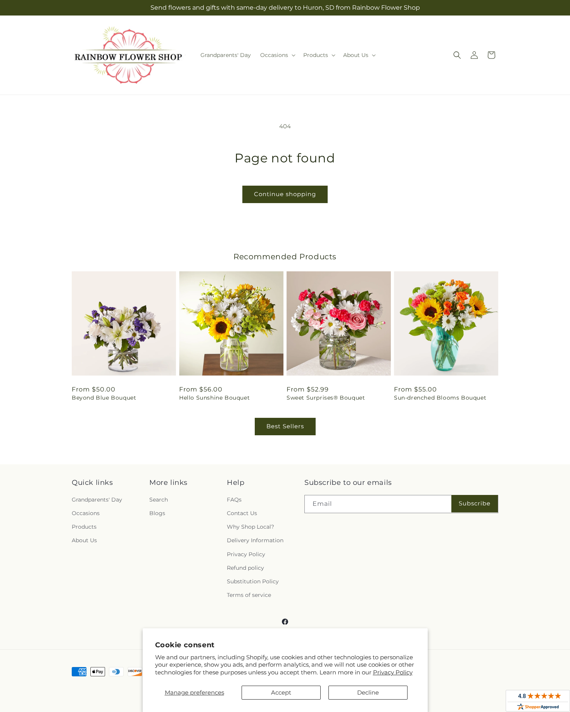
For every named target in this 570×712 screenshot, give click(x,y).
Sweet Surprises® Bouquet (326, 397)
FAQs (234, 499)
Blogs (157, 513)
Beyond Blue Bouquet (104, 397)
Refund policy (245, 567)
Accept (281, 692)
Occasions (86, 513)
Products (84, 526)
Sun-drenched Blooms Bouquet (440, 397)
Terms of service (249, 594)
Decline (368, 692)
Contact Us (242, 513)
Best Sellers (285, 426)
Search (158, 499)
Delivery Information (255, 540)
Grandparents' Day (97, 499)
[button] (277, 55)
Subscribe (475, 503)
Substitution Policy (253, 581)
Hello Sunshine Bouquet (214, 397)
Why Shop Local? (250, 526)
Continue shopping (285, 194)
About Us (84, 540)
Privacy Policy (393, 672)
